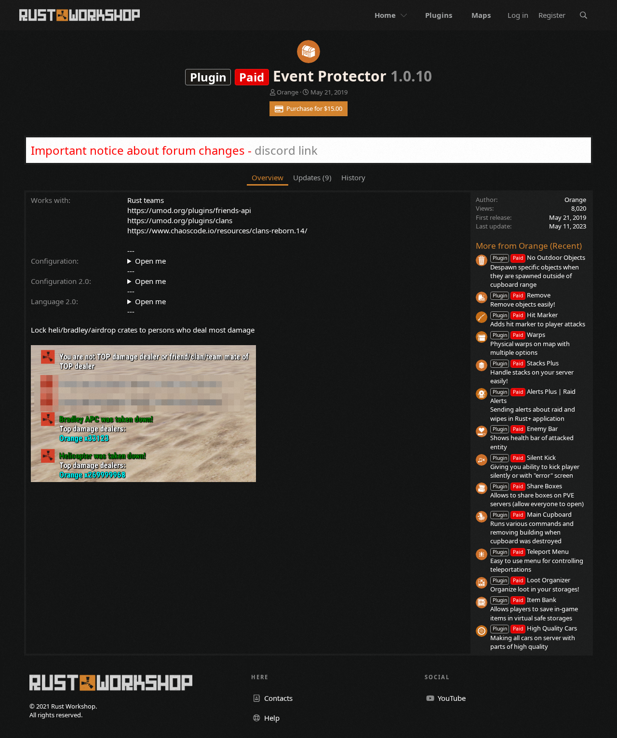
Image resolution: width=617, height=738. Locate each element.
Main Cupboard (532, 514)
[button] (405, 15)
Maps (481, 15)
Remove (521, 295)
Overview (267, 177)
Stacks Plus (526, 363)
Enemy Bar (525, 428)
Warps (519, 334)
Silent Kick (524, 457)
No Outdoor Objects (539, 257)
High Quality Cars (535, 628)
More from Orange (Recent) (529, 245)
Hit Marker (525, 314)
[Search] (583, 15)
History (353, 177)
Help (271, 718)
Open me (150, 261)
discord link (286, 150)
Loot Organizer (531, 580)
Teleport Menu (531, 551)
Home (385, 15)
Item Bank (524, 599)
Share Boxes (527, 486)
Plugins (438, 15)
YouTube (451, 698)
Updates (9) (312, 177)
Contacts (277, 698)
